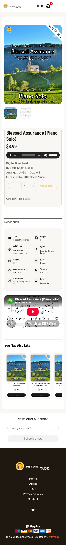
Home (33, 478)
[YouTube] (33, 509)
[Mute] (46, 155)
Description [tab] (11, 222)
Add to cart (46, 185)
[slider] (53, 155)
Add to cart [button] (16, 395)
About (33, 483)
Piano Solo (24, 198)
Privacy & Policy (33, 494)
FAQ (33, 489)
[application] (33, 155)
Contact (33, 499)
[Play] (10, 155)
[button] (56, 31)
